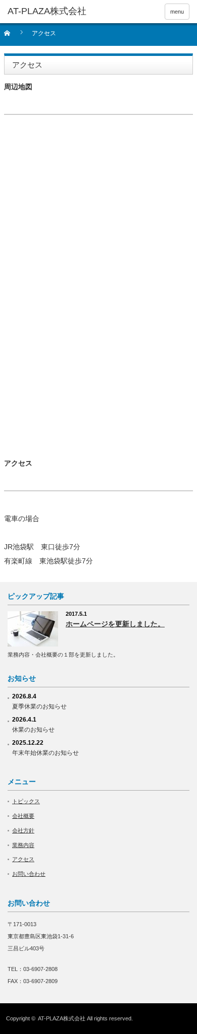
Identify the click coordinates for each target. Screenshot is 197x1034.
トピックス (26, 801)
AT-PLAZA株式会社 (61, 1018)
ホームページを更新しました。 (115, 624)
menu (177, 12)
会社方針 (23, 830)
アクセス (23, 859)
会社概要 (23, 816)
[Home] (13, 36)
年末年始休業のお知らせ (45, 752)
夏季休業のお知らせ (39, 706)
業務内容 (23, 845)
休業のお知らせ (33, 729)
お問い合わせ (28, 874)
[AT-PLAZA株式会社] (47, 11)
